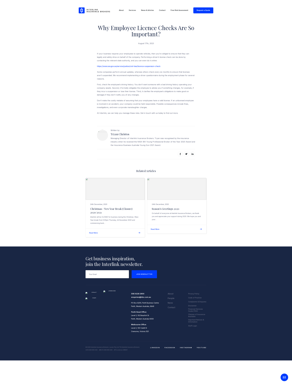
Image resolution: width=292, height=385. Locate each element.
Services (132, 10)
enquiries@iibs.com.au (141, 297)
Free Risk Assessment (179, 10)
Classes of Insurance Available (196, 315)
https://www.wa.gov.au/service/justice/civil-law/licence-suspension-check (129, 66)
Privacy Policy (193, 294)
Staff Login (192, 326)
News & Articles (147, 10)
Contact (162, 10)
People (171, 298)
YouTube (201, 347)
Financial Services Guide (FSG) (195, 310)
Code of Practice (195, 298)
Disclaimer (192, 306)
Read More (93, 233)
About (121, 10)
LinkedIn (155, 347)
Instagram (186, 347)
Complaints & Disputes (197, 302)
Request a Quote (203, 10)
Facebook (169, 347)
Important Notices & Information (196, 321)
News (170, 303)
